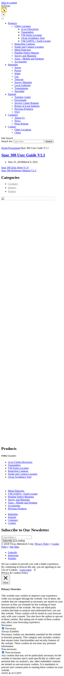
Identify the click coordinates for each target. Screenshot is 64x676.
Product (12, 191)
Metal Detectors (22, 49)
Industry (12, 187)
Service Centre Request (26, 103)
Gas (16, 76)
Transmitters (27, 32)
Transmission (21, 88)
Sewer (17, 67)
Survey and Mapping (25, 55)
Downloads (20, 100)
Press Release (21, 123)
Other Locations (22, 129)
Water (17, 73)
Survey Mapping (23, 82)
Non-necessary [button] (9, 649)
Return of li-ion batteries (27, 106)
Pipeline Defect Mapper (26, 52)
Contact (12, 126)
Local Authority (22, 85)
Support (12, 94)
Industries (13, 64)
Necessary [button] (6, 625)
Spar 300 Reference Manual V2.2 (18, 170)
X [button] (35, 569)
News (17, 120)
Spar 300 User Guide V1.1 (23, 155)
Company (13, 114)
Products (12, 23)
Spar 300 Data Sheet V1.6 (15, 167)
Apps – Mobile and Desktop (29, 58)
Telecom (18, 79)
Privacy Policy (42, 544)
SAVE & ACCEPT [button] (11, 673)
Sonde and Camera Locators (29, 46)
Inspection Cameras (24, 44)
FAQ (17, 112)
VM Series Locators (31, 35)
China (17, 132)
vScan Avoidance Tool (32, 38)
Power (17, 70)
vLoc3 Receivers (30, 29)
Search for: (7, 141)
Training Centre (22, 97)
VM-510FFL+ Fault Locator (36, 41)
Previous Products (23, 109)
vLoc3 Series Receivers (20, 462)
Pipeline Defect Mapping (21, 496)
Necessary (10, 628)
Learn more (26, 569)
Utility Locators (22, 26)
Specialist (19, 91)
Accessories (20, 61)
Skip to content (9, 2)
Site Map (14, 546)
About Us (19, 117)
